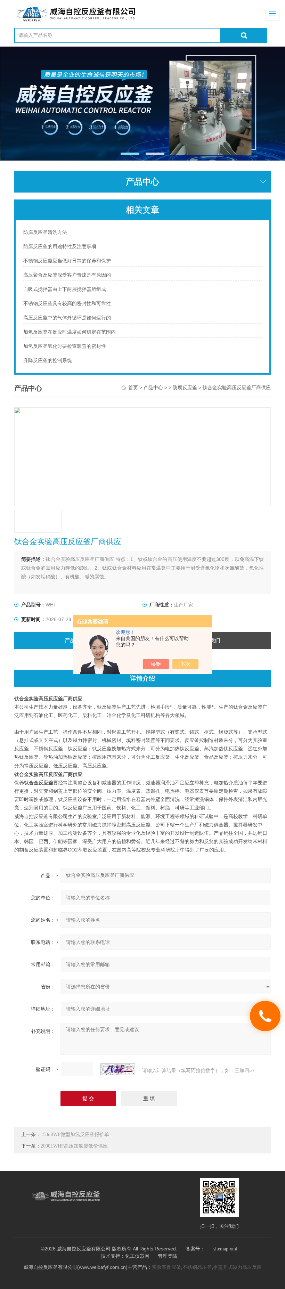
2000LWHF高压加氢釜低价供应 (74, 1146)
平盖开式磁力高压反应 (237, 1267)
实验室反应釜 (166, 1267)
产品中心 (153, 387)
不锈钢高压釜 (197, 1267)
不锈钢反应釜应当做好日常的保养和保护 (67, 260)
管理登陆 (167, 1256)
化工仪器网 (137, 1256)
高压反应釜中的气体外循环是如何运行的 (67, 317)
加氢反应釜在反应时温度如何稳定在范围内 (69, 332)
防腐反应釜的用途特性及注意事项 (59, 246)
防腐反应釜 (185, 387)
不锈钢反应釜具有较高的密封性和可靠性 (67, 303)
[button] (130, 153)
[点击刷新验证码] (117, 1069)
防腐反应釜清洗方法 (45, 232)
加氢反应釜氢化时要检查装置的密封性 (64, 346)
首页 (133, 387)
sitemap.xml (225, 1248)
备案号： (195, 1248)
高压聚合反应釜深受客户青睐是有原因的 (67, 275)
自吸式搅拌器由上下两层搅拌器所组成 (64, 289)
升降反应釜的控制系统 (47, 360)
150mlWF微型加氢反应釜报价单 (75, 1134)
